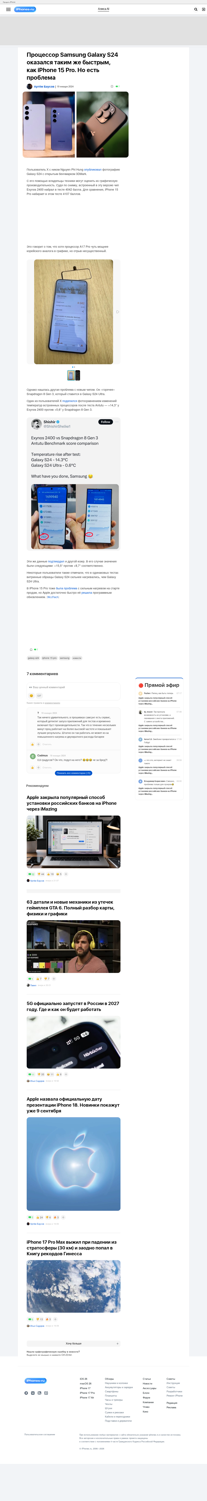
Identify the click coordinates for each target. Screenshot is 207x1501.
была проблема (66, 588)
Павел (33, 985)
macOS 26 (85, 1383)
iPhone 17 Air (87, 1397)
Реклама (171, 1407)
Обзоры (109, 1378)
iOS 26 (83, 1378)
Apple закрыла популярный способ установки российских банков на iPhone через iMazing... (157, 700)
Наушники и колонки (116, 1383)
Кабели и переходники (117, 1416)
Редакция (172, 1402)
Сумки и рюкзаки (114, 1412)
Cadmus (42, 755)
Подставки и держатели (118, 1420)
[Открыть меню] (8, 9)
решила (87, 592)
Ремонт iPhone (175, 1395)
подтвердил (56, 561)
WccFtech (52, 597)
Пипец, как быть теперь (158, 693)
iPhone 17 (85, 1388)
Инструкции (173, 1383)
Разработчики (174, 1391)
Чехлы (108, 1404)
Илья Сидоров (37, 1080)
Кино (145, 1411)
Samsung (64, 657)
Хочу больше (74, 1343)
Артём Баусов (37, 880)
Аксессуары (149, 1388)
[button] (117, 311)
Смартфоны (111, 1391)
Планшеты (111, 1395)
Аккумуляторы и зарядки (119, 1387)
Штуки (108, 1408)
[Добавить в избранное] (112, 86)
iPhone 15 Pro (49, 657)
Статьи (147, 1378)
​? (38, 713)
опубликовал (93, 169)
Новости (77, 657)
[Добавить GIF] (39, 696)
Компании (148, 1402)
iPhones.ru (87, 1448)
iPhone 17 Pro (87, 1392)
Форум (146, 1397)
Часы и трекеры (114, 1399)
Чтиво (146, 1406)
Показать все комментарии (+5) (73, 773)
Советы (171, 1378)
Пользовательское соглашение (39, 1434)
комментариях (52, 702)
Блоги (146, 1392)
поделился (69, 401)
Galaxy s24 (33, 657)
